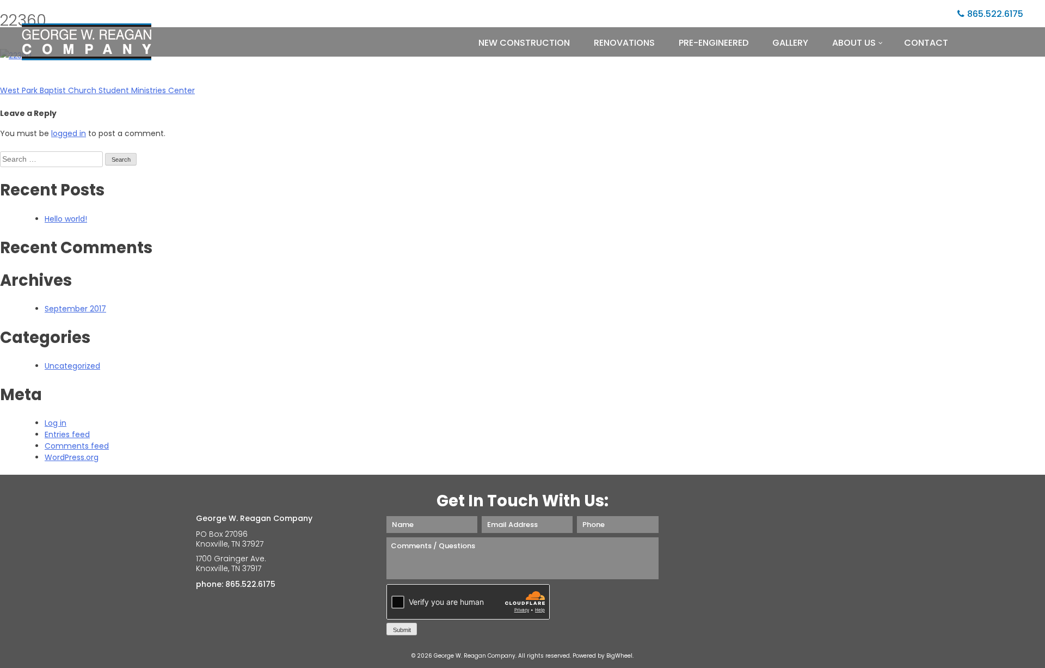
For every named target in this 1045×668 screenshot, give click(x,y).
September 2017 (75, 308)
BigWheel (619, 656)
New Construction (524, 42)
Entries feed (67, 434)
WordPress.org (72, 457)
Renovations (624, 42)
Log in (55, 423)
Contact (926, 42)
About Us (854, 42)
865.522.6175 (995, 14)
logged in (68, 133)
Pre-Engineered (713, 42)
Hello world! (66, 218)
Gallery (790, 42)
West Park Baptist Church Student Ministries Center (97, 90)
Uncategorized (72, 365)
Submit (402, 630)
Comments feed (77, 445)
